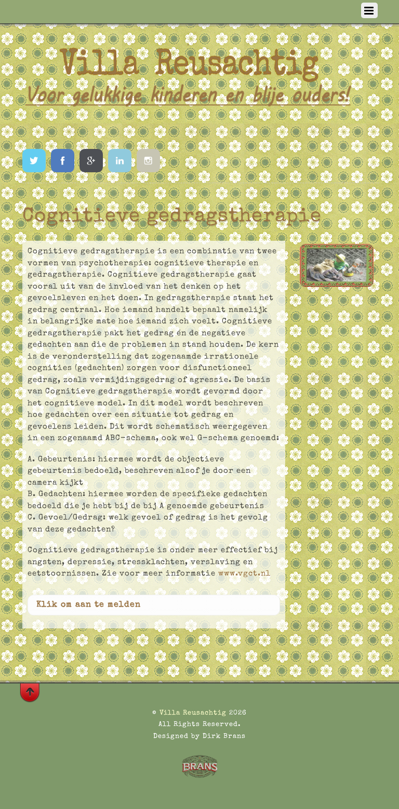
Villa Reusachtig (193, 713)
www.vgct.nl (244, 574)
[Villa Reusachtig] (188, 128)
